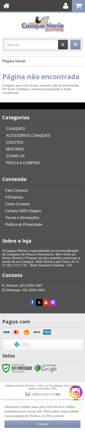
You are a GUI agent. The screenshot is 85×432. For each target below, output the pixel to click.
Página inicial (13, 61)
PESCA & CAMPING (23, 163)
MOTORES (15, 149)
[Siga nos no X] (39, 302)
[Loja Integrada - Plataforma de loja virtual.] (42, 394)
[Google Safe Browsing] (45, 368)
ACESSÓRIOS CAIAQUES (28, 135)
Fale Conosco (16, 190)
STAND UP (15, 156)
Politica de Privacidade (23, 224)
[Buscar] (63, 44)
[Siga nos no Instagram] (52, 302)
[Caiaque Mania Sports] (42, 24)
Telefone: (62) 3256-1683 (23, 285)
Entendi (42, 424)
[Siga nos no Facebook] (32, 302)
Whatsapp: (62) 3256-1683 (25, 290)
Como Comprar (17, 204)
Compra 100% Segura (23, 211)
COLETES (14, 142)
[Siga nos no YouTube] (46, 302)
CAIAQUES (15, 129)
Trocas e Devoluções (22, 218)
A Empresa (14, 197)
